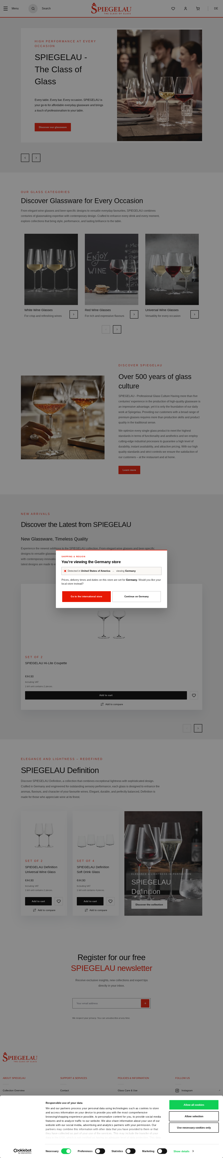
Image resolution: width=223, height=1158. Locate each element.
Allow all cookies (194, 1104)
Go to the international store (86, 596)
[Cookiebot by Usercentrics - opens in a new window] (22, 1151)
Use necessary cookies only (194, 1127)
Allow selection (194, 1116)
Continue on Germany (136, 596)
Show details (181, 1151)
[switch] (100, 1151)
